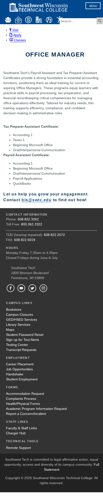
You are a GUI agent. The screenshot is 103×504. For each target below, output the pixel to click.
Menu (93, 6)
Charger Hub (16, 433)
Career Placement (20, 364)
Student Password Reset (24, 335)
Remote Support (18, 448)
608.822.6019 (24, 240)
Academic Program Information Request (36, 409)
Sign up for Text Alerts (22, 340)
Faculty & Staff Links (21, 428)
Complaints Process (21, 399)
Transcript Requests (21, 350)
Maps (10, 330)
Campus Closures (19, 314)
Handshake (14, 374)
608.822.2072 (54, 235)
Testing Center (17, 345)
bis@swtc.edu (37, 200)
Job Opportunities (19, 369)
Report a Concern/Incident (26, 414)
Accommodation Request (25, 393)
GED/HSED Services (21, 319)
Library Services (18, 324)
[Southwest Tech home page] (38, 14)
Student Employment (22, 379)
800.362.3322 (31, 224)
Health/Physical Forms (23, 404)
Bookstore (13, 309)
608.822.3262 (28, 219)
